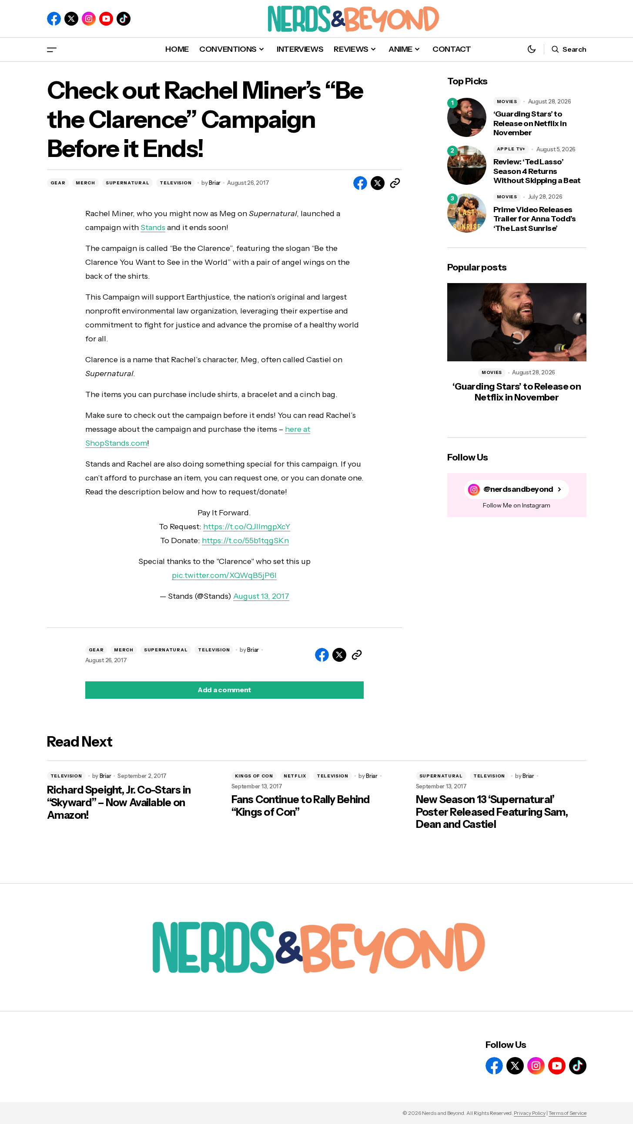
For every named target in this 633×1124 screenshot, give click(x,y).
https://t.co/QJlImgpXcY (246, 526)
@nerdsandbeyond (518, 489)
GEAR (58, 183)
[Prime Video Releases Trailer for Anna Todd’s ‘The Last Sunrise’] (466, 213)
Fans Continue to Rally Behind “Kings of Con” (300, 806)
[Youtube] (106, 18)
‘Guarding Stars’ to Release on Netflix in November (530, 123)
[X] (71, 18)
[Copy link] (395, 183)
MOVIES (507, 101)
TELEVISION (175, 183)
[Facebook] (54, 18)
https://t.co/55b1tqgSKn (245, 540)
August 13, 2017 (261, 596)
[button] (51, 49)
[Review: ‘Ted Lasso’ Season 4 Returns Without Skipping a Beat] (466, 165)
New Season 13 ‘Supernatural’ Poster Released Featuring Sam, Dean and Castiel (492, 812)
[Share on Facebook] (360, 183)
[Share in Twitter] (378, 183)
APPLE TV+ (511, 149)
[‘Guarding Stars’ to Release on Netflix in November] (466, 117)
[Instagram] (88, 18)
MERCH (85, 183)
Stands (153, 227)
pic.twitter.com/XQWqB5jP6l (224, 575)
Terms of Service (567, 1113)
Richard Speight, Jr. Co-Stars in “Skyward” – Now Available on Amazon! (119, 802)
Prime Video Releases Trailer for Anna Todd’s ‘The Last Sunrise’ (534, 219)
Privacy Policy (530, 1113)
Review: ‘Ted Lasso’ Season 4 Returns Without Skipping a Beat (537, 171)
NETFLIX (295, 776)
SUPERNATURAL (127, 183)
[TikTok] (123, 18)
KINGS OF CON (254, 776)
